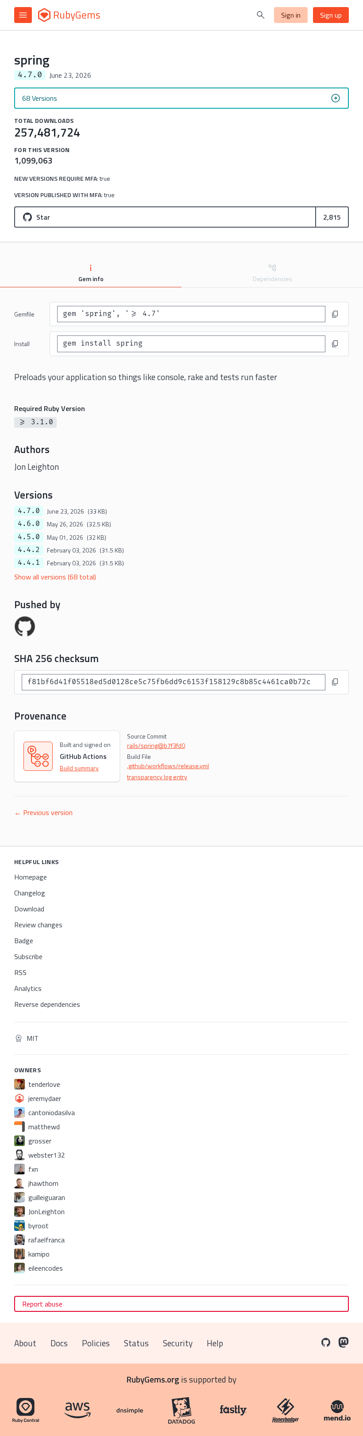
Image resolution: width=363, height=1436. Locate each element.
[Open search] (261, 15)
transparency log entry (157, 776)
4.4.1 (29, 562)
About (25, 1343)
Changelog (29, 893)
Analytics (28, 988)
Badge (23, 940)
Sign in (291, 15)
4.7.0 (29, 511)
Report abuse (42, 1304)
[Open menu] (23, 15)
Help (215, 1343)
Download (29, 908)
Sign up (331, 15)
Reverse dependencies (47, 1004)
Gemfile (24, 314)
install (22, 343)
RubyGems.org (153, 1379)
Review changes (38, 924)
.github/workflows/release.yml (168, 765)
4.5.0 (29, 537)
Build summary (79, 768)
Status (136, 1343)
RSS (20, 972)
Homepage (30, 877)
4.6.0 (29, 523)
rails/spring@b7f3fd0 (156, 745)
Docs (59, 1343)
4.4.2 (29, 549)
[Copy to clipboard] (335, 314)
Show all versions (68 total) (55, 576)
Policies (96, 1343)
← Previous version (43, 812)
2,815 (332, 217)
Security (178, 1343)
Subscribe (28, 956)
